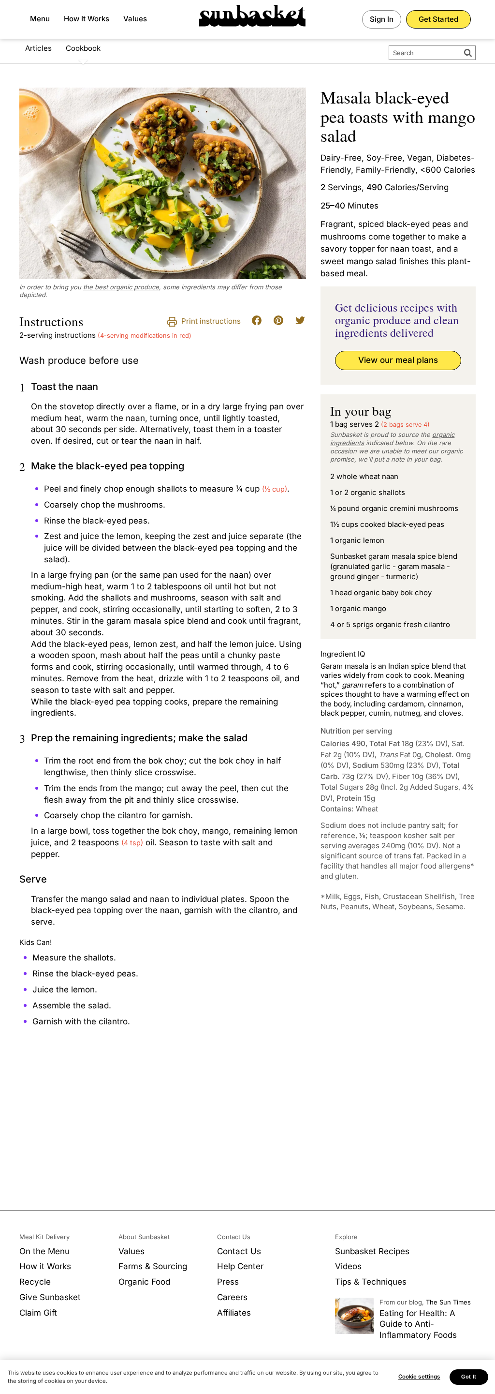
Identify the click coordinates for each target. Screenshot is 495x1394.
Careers (232, 1297)
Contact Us (239, 1251)
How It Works (86, 18)
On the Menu (44, 1251)
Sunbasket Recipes (372, 1251)
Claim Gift (38, 1313)
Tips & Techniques (371, 1282)
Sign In (381, 19)
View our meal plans (398, 360)
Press (228, 1282)
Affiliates (234, 1313)
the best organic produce (121, 287)
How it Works (45, 1266)
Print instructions (210, 321)
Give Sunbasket (50, 1297)
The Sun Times (448, 1302)
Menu (40, 18)
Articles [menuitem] (38, 48)
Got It (468, 1376)
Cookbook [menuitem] (83, 48)
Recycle (35, 1282)
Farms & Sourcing (152, 1266)
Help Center (240, 1266)
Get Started (438, 19)
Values (135, 18)
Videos (348, 1266)
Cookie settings (419, 1376)
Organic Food (144, 1282)
